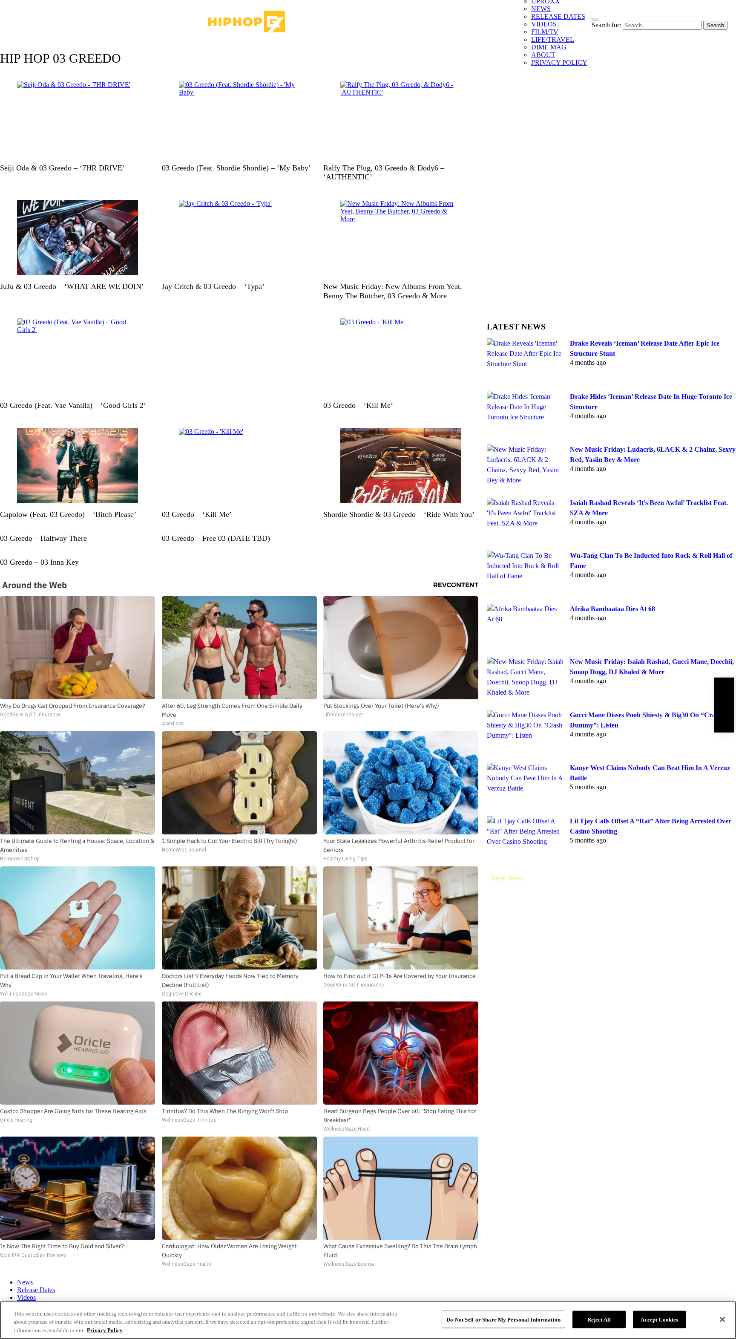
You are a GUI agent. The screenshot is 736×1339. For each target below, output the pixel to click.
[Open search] (595, 19)
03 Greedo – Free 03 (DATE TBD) (216, 538)
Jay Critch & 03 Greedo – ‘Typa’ (213, 286)
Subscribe (723, 705)
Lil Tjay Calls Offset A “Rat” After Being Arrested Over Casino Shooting (650, 826)
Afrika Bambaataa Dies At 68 (612, 608)
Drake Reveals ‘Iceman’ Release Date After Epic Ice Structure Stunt (644, 348)
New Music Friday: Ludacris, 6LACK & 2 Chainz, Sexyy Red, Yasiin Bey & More (653, 454)
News (25, 1282)
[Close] (722, 1319)
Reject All (599, 1319)
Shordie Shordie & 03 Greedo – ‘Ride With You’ (398, 514)
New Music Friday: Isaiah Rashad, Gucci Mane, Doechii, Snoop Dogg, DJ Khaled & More (652, 666)
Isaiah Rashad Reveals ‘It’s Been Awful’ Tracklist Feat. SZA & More (649, 508)
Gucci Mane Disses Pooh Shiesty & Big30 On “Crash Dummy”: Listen (646, 720)
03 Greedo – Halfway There (43, 538)
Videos (26, 1297)
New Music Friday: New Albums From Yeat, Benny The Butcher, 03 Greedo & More (392, 291)
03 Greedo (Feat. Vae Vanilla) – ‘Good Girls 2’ (73, 405)
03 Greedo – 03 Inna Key (39, 562)
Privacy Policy (105, 1330)
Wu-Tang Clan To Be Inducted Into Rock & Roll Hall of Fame (651, 560)
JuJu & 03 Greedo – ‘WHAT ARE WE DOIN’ (72, 286)
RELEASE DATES (558, 16)
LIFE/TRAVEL (552, 39)
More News (507, 878)
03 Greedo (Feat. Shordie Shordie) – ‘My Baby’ (236, 168)
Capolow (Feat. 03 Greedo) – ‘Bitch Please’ (68, 514)
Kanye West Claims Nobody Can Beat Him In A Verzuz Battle (650, 773)
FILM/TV (544, 31)
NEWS (541, 8)
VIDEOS (544, 24)
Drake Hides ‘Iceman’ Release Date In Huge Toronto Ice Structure (651, 401)
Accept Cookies (659, 1319)
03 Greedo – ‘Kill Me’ (358, 405)
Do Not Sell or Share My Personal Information (503, 1319)
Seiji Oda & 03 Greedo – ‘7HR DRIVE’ (62, 168)
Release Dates (36, 1289)
